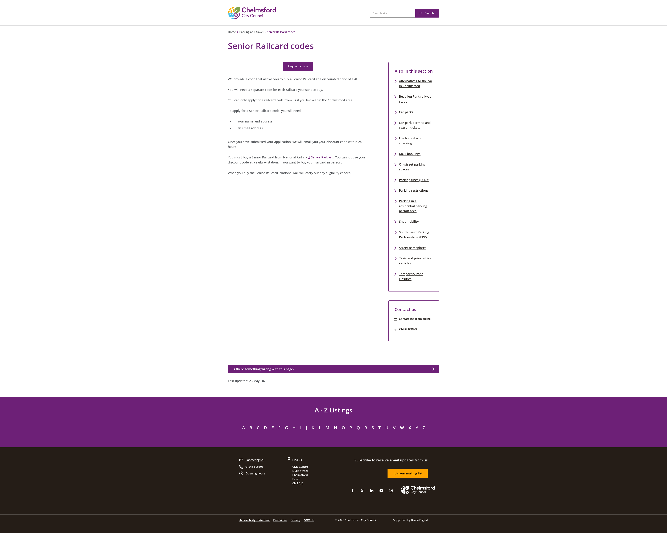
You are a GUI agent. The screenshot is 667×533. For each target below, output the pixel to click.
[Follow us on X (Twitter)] (362, 491)
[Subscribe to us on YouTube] (381, 491)
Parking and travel (251, 32)
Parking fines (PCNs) (414, 180)
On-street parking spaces (412, 166)
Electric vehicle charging (410, 140)
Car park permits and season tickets (415, 125)
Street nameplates (412, 248)
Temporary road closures (411, 276)
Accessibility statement (254, 520)
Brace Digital (419, 520)
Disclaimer (280, 520)
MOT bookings (410, 154)
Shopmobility (409, 221)
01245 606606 (408, 329)
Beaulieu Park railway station (415, 99)
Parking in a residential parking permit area (413, 206)
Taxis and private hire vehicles (415, 260)
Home (232, 32)
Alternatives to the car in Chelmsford (415, 83)
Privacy (295, 520)
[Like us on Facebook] (352, 491)
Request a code (298, 66)
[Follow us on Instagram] (391, 491)
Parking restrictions (413, 190)
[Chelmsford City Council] (271, 13)
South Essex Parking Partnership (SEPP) (414, 234)
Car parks (406, 112)
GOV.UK (309, 520)
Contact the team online (415, 319)
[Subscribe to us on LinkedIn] (371, 491)
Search (429, 13)
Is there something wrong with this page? (263, 369)
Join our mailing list (408, 473)
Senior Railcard (322, 157)
